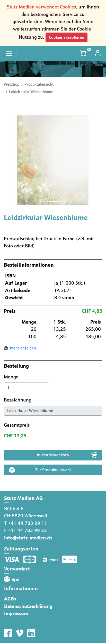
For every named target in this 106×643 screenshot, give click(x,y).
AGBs (10, 599)
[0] (83, 53)
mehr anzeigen (23, 348)
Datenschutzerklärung (28, 606)
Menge (12, 377)
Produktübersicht (39, 84)
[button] (11, 160)
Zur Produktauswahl (53, 470)
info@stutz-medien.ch (28, 538)
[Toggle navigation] (9, 53)
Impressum (16, 613)
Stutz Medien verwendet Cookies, (42, 7)
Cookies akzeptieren (66, 37)
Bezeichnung (18, 400)
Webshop (11, 84)
